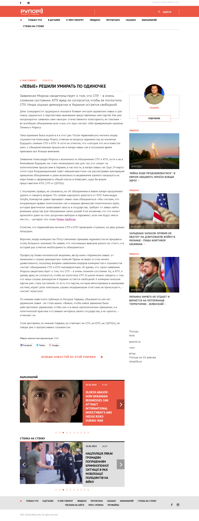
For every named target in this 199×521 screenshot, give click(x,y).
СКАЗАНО (131, 20)
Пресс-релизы (95, 505)
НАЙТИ (167, 12)
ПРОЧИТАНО (113, 20)
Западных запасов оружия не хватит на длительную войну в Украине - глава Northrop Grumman (152, 238)
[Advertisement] (99, 53)
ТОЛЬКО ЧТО (35, 20)
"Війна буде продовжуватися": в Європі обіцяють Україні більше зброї (152, 176)
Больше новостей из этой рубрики (68, 357)
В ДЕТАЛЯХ (54, 20)
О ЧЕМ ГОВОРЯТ (75, 20)
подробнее (154, 118)
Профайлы (113, 505)
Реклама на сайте (74, 505)
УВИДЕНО (95, 20)
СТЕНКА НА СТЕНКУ (33, 26)
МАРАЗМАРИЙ (149, 20)
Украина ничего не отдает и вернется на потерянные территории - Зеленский (149, 300)
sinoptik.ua (135, 361)
